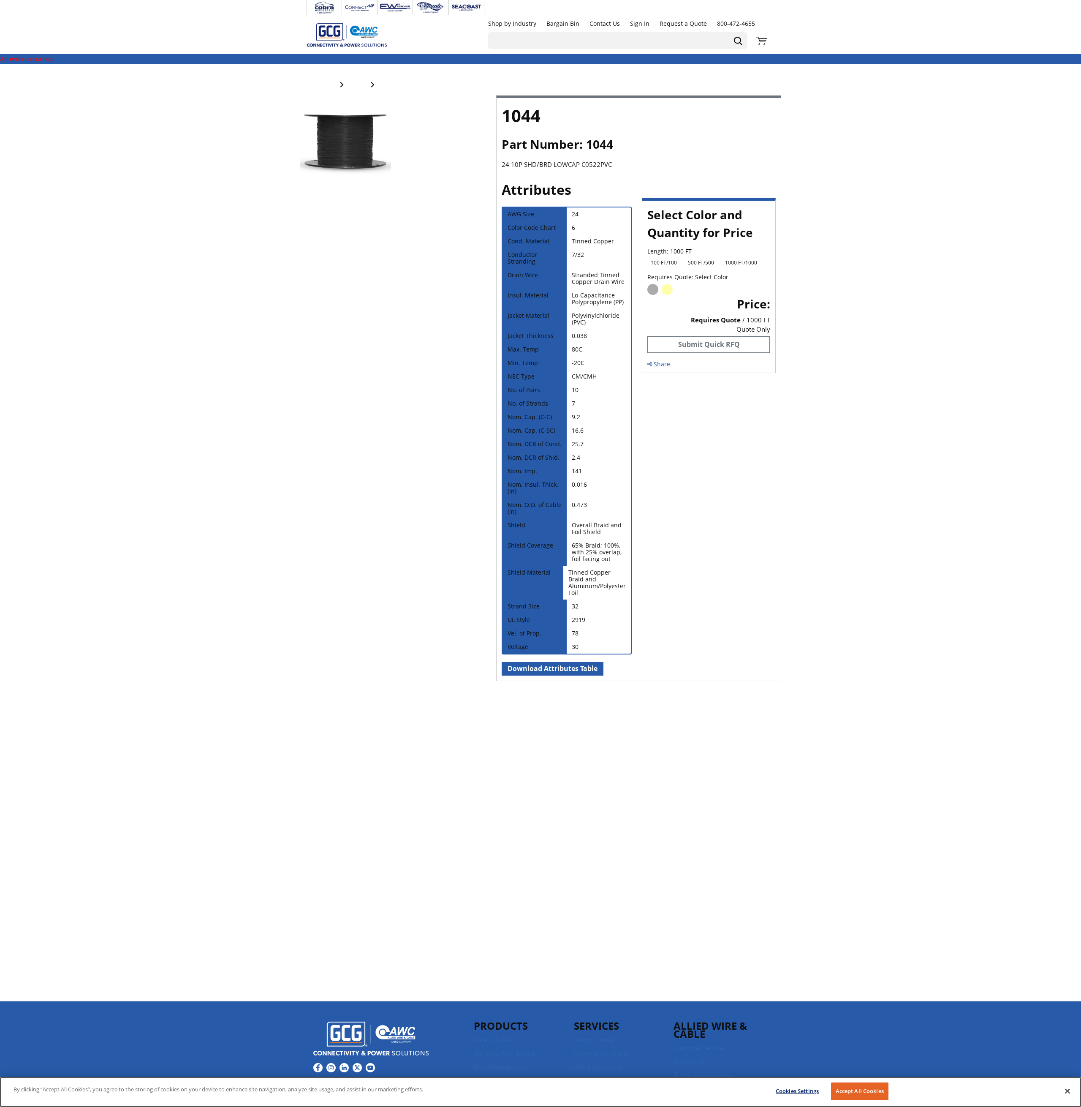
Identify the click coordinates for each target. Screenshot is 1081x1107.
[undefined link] (324, 7)
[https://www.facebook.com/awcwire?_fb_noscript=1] (318, 1067)
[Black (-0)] (652, 289)
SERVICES (596, 1026)
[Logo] (371, 1040)
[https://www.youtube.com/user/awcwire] (370, 1067)
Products (501, 1026)
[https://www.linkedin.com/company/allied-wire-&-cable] (344, 1067)
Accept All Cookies (860, 1091)
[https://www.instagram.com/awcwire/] (331, 1067)
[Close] (1067, 1091)
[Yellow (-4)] (667, 289)
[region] (540, 1092)
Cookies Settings (797, 1091)
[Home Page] (356, 34)
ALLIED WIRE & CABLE (710, 1030)
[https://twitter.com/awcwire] (357, 1067)
